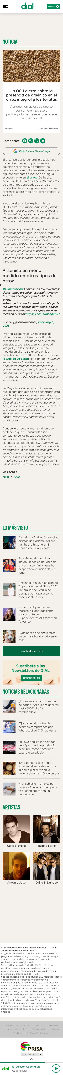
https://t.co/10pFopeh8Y (42, 314)
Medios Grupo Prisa (31, 1054)
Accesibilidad (14, 1029)
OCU (17, 476)
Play (56, 1068)
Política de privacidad (35, 1029)
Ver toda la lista (32, 651)
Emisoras (38, 1025)
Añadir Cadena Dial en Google (34, 151)
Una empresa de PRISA (31, 1046)
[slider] (31, 1062)
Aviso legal (53, 1025)
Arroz (6, 476)
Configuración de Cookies (37, 1033)
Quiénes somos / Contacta (17, 1025)
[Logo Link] (27, 6)
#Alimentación (13, 289)
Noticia (10, 42)
